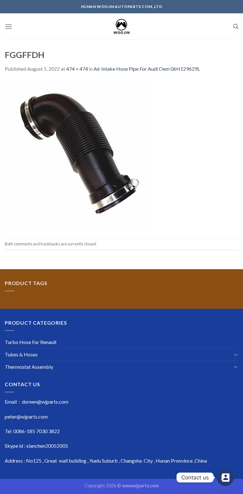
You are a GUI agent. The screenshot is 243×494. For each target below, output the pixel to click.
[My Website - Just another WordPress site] (121, 26)
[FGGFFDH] (80, 155)
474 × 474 (77, 69)
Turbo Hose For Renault (31, 342)
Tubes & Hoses (21, 354)
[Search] (235, 26)
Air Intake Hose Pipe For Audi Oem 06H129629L (147, 69)
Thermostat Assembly (29, 367)
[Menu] (8, 26)
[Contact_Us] (225, 477)
